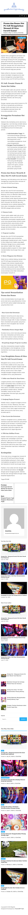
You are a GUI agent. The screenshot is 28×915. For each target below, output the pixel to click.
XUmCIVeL (21, 32)
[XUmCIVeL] (14, 518)
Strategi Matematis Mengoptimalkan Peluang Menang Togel (13, 834)
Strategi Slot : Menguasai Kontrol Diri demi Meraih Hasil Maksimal (13, 557)
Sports (3, 858)
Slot (3, 750)
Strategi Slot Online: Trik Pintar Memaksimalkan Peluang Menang (13, 576)
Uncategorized (5, 777)
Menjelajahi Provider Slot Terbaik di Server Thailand (14, 595)
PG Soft (21, 469)
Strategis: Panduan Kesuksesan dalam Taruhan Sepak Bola (14, 861)
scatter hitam (10, 385)
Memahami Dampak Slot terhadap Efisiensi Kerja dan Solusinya (13, 638)
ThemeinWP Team (19, 908)
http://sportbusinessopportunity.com (12, 533)
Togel (3, 831)
